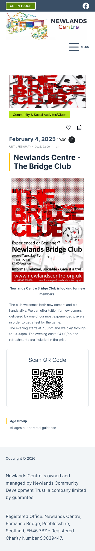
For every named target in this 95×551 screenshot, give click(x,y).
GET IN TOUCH (21, 6)
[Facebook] (86, 6)
